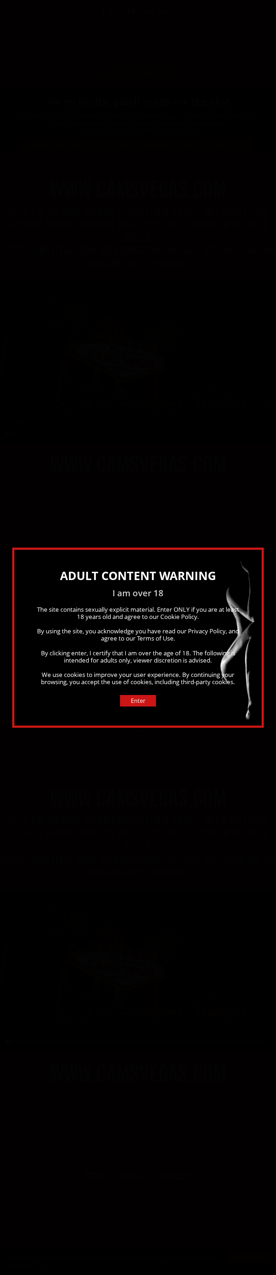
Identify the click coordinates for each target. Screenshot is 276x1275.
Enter (138, 701)
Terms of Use (155, 638)
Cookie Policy (178, 616)
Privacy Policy (207, 631)
